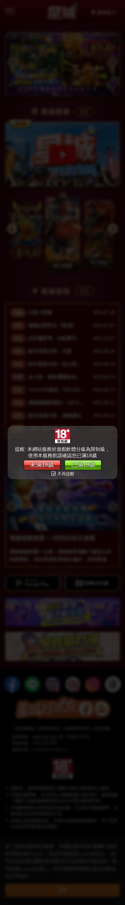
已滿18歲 (83, 464)
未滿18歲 (42, 464)
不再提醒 (65, 473)
